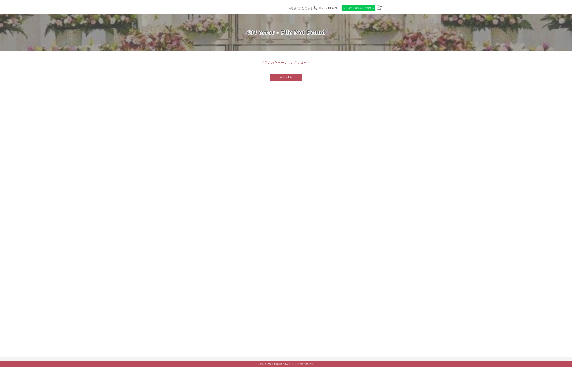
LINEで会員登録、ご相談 (358, 8)
